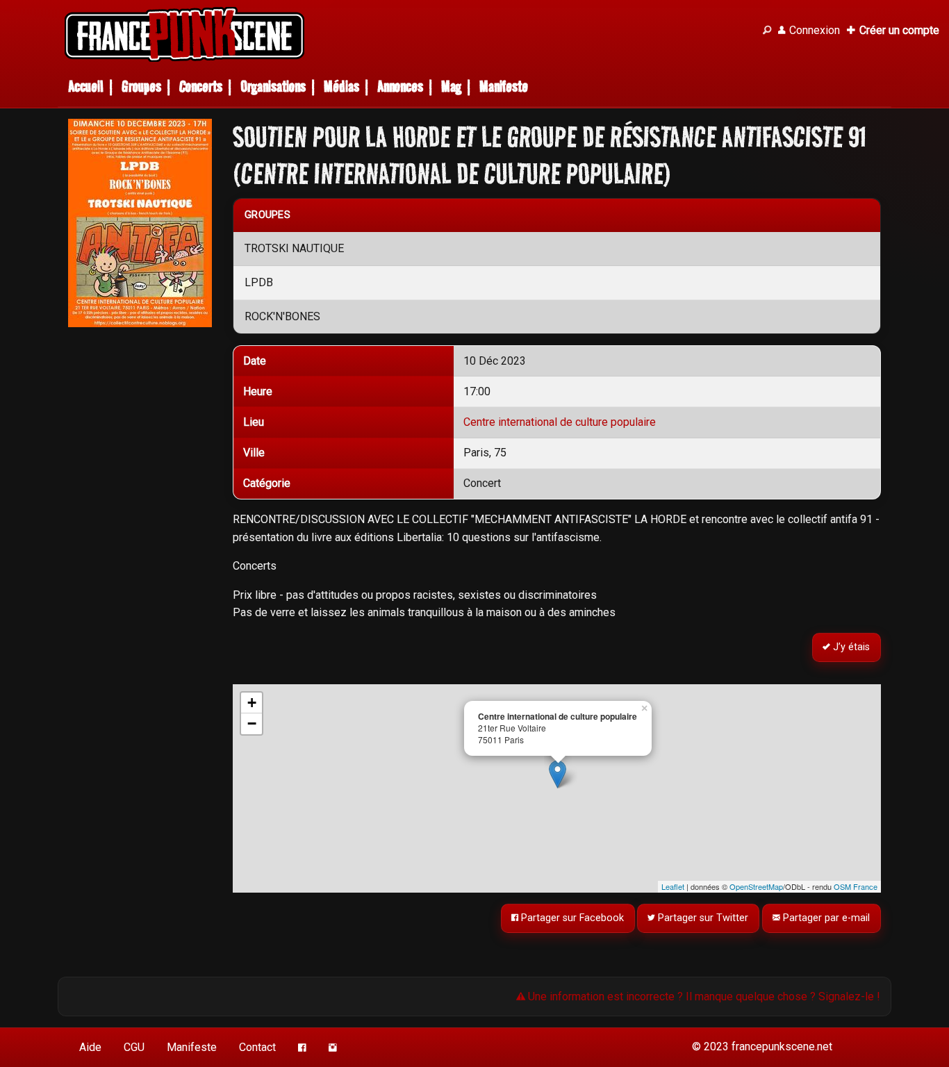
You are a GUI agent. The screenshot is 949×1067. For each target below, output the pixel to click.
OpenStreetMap (756, 886)
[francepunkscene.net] (405, 34)
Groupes (141, 86)
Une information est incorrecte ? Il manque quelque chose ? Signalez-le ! (702, 996)
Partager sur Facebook (571, 918)
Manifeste (503, 86)
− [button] (251, 723)
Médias (341, 86)
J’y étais (850, 647)
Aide (90, 1047)
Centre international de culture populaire (559, 422)
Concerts (200, 86)
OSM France (855, 886)
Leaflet (672, 886)
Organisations (273, 86)
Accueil (86, 86)
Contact (257, 1047)
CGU (134, 1047)
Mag (451, 86)
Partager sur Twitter (702, 918)
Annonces (400, 86)
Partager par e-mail (825, 918)
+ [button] (251, 702)
